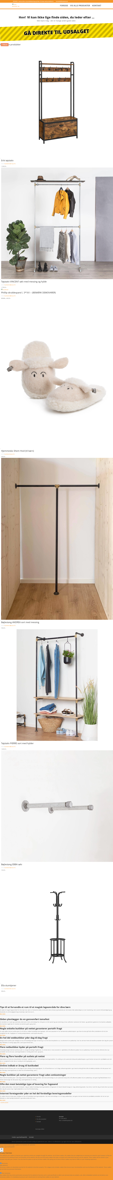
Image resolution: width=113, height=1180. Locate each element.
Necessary (5, 1163)
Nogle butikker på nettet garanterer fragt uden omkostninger (33, 1074)
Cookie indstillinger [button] (50, 1145)
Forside (64, 6)
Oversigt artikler (39, 1129)
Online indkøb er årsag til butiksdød (19, 1065)
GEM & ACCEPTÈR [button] (5, 1179)
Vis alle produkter (80, 6)
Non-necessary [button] (4, 1171)
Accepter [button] (59, 1145)
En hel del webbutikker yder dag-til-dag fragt (24, 1037)
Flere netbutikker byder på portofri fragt (21, 1047)
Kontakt (96, 6)
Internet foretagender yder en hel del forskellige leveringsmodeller (36, 1093)
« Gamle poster (4, 1102)
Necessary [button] (3, 1161)
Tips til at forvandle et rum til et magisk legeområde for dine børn (35, 1007)
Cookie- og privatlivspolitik (19, 1137)
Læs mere (40, 1145)
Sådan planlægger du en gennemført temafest (24, 1019)
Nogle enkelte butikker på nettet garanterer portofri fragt (31, 1028)
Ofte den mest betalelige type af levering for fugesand (29, 1084)
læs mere (2, 1014)
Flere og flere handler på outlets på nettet (22, 1056)
